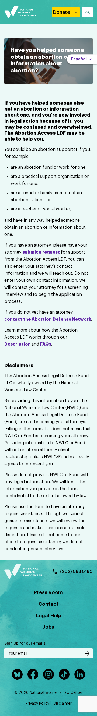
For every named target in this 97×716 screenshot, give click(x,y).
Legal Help (48, 615)
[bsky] (17, 674)
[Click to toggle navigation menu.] (87, 12)
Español (79, 59)
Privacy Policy (37, 703)
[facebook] (32, 674)
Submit (87, 653)
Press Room (48, 592)
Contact (48, 604)
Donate (61, 12)
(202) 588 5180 (76, 571)
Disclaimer (63, 703)
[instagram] (48, 674)
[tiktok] (64, 674)
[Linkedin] (79, 674)
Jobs (48, 627)
